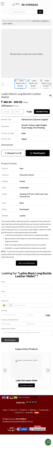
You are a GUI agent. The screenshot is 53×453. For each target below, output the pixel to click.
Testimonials (44, 410)
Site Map (29, 412)
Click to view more (7, 144)
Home (4, 21)
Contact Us (19, 412)
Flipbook (33, 410)
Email (3, 291)
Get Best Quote (23, 385)
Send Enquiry (39, 153)
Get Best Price (42, 111)
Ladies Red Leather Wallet (23, 380)
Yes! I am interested (26, 263)
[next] (50, 83)
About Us (13, 410)
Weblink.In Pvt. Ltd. (26, 422)
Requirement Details (8, 328)
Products (11, 21)
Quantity (4, 310)
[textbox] (18, 111)
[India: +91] (4, 305)
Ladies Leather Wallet (23, 21)
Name (3, 282)
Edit (30, 112)
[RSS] (37, 412)
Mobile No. (5, 301)
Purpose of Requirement (9, 320)
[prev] (2, 83)
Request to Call (14, 153)
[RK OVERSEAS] (17, 5)
